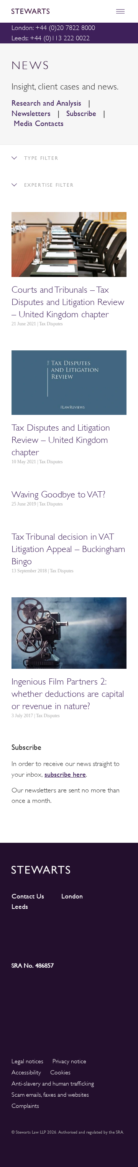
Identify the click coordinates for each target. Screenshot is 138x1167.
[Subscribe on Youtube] (26, 944)
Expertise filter (48, 185)
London (72, 896)
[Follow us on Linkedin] (26, 929)
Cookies (60, 1072)
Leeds (20, 906)
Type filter (40, 158)
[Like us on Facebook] (112, 930)
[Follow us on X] (83, 929)
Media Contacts (39, 123)
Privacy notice (69, 1061)
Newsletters (31, 113)
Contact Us (28, 896)
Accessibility (26, 1072)
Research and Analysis (46, 103)
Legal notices (27, 1061)
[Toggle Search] (103, 11)
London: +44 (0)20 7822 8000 (53, 27)
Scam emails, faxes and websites (50, 1094)
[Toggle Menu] (120, 11)
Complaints (25, 1105)
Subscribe (81, 113)
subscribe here (65, 774)
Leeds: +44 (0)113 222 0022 (51, 38)
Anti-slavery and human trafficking (53, 1083)
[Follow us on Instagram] (54, 930)
